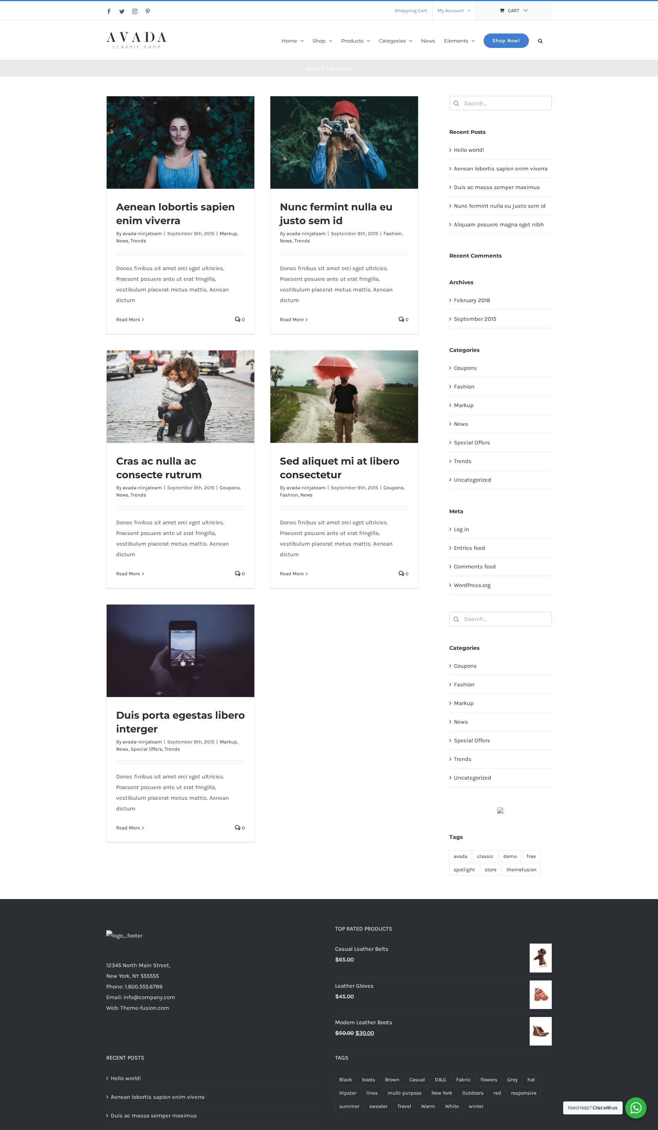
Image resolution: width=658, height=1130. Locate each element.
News (122, 241)
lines (372, 1093)
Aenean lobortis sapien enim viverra (501, 168)
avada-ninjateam (142, 233)
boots (368, 1079)
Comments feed (475, 566)
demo (510, 856)
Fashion (392, 233)
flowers (489, 1079)
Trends (138, 241)
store (491, 869)
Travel (404, 1106)
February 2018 (472, 300)
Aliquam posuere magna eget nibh (499, 224)
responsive (524, 1093)
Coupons (230, 487)
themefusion (521, 869)
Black (345, 1079)
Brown (392, 1079)
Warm (428, 1106)
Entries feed (469, 547)
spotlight (464, 869)
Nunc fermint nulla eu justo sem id (500, 205)
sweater (378, 1106)
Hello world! (469, 149)
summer (349, 1106)
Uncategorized (472, 479)
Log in (461, 529)
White (452, 1106)
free (531, 856)
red (497, 1093)
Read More (128, 319)
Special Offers (146, 749)
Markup (228, 233)
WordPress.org (472, 585)
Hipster (347, 1093)
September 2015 (475, 318)
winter (476, 1106)
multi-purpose (405, 1093)
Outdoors (473, 1093)
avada (460, 856)
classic (485, 856)
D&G (440, 1079)
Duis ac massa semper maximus (497, 187)
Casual (417, 1079)
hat (531, 1079)
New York (441, 1093)
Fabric (463, 1079)
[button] (540, 40)
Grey (512, 1079)
